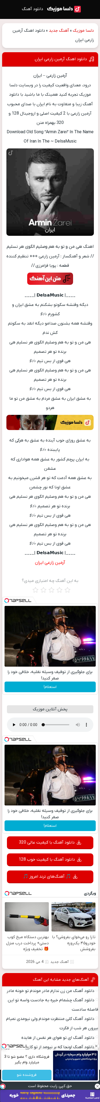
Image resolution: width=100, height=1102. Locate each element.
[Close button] (96, 1046)
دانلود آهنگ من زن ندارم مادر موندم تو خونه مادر (50, 991)
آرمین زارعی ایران (50, 563)
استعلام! (50, 687)
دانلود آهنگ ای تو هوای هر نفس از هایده (57, 1037)
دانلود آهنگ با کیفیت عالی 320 (47, 842)
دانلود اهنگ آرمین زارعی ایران (61, 59)
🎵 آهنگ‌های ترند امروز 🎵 (47, 876)
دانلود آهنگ (32, 9)
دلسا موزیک (83, 30)
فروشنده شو (27, 1075)
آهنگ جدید (59, 30)
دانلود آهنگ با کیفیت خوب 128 (47, 859)
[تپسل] (6, 600)
